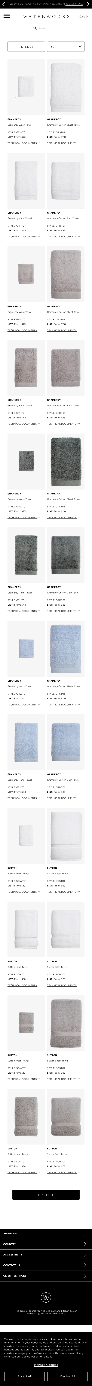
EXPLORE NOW (74, 4)
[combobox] (46, 28)
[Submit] (35, 28)
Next (88, 4)
